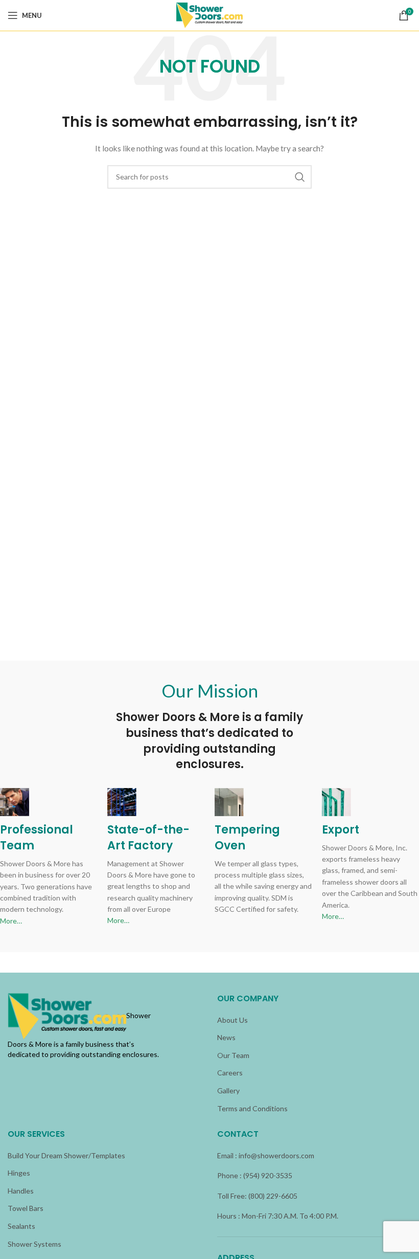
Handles (21, 1190)
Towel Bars (25, 1208)
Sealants (21, 1226)
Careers (230, 1072)
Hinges (19, 1172)
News (226, 1037)
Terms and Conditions (252, 1108)
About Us (232, 1020)
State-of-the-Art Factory (148, 837)
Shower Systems (34, 1244)
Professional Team (36, 837)
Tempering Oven (247, 837)
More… (11, 920)
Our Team (233, 1055)
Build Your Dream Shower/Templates (66, 1155)
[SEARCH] (300, 177)
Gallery (228, 1090)
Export (340, 830)
